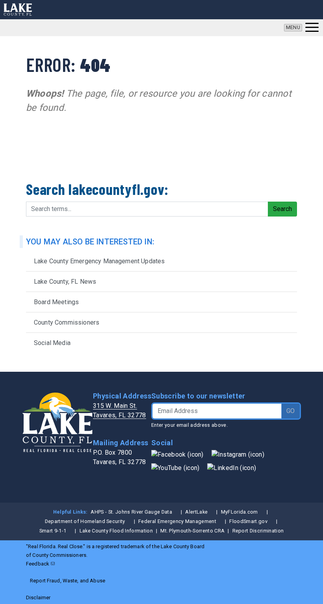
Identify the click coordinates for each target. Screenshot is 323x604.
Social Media (52, 343)
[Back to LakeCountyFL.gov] (17, 9)
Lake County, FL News (65, 281)
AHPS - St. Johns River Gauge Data (131, 512)
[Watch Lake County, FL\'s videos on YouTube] (175, 467)
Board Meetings (56, 302)
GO (290, 411)
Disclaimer (38, 597)
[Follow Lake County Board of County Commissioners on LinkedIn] (231, 467)
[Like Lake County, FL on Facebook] (177, 454)
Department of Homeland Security (85, 521)
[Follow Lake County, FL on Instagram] (238, 454)
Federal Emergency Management (177, 521)
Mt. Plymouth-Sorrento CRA (192, 531)
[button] (301, 27)
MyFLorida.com (239, 512)
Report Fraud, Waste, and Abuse (67, 581)
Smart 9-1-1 (53, 531)
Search (282, 209)
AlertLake (196, 512)
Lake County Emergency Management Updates (99, 261)
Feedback (37, 564)
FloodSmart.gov (248, 521)
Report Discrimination (258, 531)
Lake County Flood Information (116, 531)
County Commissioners (66, 322)
